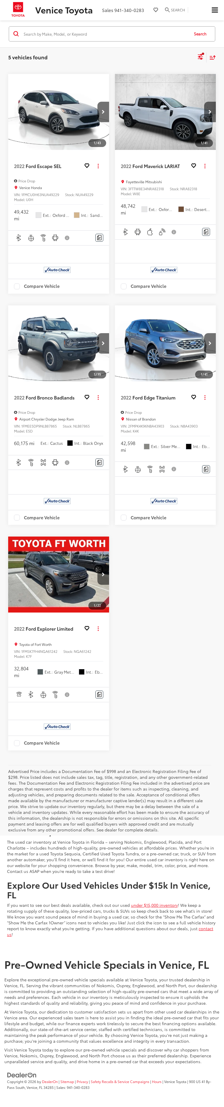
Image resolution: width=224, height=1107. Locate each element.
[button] (103, 112)
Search (200, 33)
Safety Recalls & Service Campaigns (120, 1081)
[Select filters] (200, 57)
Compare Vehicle (42, 286)
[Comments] (99, 238)
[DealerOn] (22, 1074)
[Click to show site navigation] (214, 10)
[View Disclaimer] (67, 238)
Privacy (82, 1081)
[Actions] (98, 166)
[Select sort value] (211, 57)
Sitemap (67, 1081)
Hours (157, 1081)
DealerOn (50, 1081)
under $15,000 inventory (154, 905)
